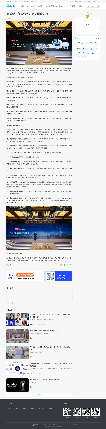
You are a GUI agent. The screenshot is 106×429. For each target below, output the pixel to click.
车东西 (76, 1)
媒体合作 (50, 408)
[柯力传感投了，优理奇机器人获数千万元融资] (17, 385)
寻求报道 (25, 408)
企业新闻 (8, 18)
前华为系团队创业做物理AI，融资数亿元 (44, 331)
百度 (87, 43)
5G (96, 48)
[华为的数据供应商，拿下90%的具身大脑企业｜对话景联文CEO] (17, 352)
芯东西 (80, 1)
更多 (97, 38)
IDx (91, 49)
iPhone (87, 53)
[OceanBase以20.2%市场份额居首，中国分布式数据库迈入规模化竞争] (17, 368)
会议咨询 (41, 408)
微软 (84, 49)
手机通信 (73, 6)
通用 (79, 52)
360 (96, 42)
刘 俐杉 (33, 387)
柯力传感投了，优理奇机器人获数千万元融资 (45, 379)
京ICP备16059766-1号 (52, 424)
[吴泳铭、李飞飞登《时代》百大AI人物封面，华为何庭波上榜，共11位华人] (17, 319)
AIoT (45, 6)
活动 (80, 6)
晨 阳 (87, 24)
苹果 (82, 57)
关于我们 (8, 408)
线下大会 (90, 1)
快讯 (22, 6)
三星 (83, 52)
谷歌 (79, 57)
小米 (82, 43)
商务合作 (33, 408)
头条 (28, 6)
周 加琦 (33, 357)
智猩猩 (84, 1)
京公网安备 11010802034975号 (40, 424)
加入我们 (17, 408)
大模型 (78, 48)
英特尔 (91, 43)
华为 (96, 45)
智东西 (71, 1)
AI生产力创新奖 (96, 1)
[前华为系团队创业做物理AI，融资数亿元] (17, 336)
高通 (79, 43)
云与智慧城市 (52, 6)
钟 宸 (33, 338)
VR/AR (66, 6)
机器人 (60, 6)
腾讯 (86, 57)
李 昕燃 (33, 373)
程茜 (33, 324)
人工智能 (34, 6)
